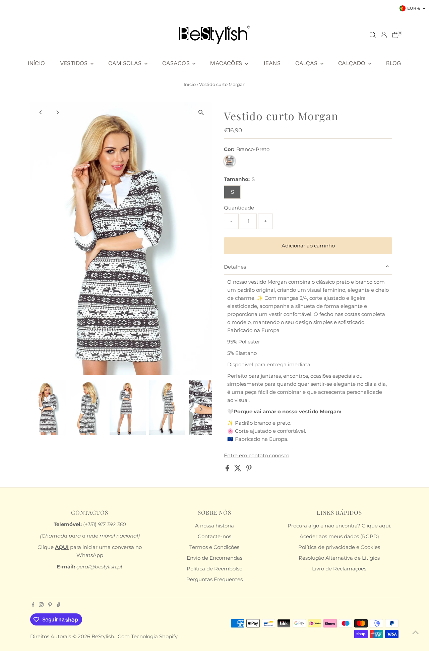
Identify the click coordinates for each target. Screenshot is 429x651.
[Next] (57, 112)
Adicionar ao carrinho (308, 245)
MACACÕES (226, 63)
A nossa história (214, 525)
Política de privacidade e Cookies (339, 547)
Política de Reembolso (214, 568)
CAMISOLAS (125, 63)
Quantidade (239, 207)
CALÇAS (307, 63)
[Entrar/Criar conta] (384, 35)
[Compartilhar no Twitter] (238, 469)
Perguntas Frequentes (214, 579)
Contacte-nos (214, 536)
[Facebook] (33, 605)
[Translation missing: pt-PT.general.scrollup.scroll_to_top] (415, 632)
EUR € (414, 8)
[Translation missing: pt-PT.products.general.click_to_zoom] (200, 112)
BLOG (393, 63)
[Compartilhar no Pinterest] (249, 469)
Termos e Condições (214, 547)
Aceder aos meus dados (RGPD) (339, 536)
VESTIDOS (74, 63)
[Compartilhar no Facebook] (228, 469)
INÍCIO (36, 63)
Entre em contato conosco (256, 455)
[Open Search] (373, 35)
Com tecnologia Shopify (148, 636)
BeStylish (102, 636)
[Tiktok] (58, 605)
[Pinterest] (50, 605)
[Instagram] (41, 605)
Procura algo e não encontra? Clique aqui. (339, 525)
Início (190, 84)
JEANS (272, 63)
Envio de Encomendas (214, 558)
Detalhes (235, 267)
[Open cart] (395, 35)
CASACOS (176, 63)
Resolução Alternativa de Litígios (339, 558)
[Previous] (41, 112)
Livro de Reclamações (339, 568)
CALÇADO (352, 63)
